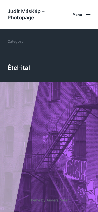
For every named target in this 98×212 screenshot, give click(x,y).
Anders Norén (57, 200)
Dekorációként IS (33, 150)
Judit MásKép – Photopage (26, 14)
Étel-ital (24, 158)
